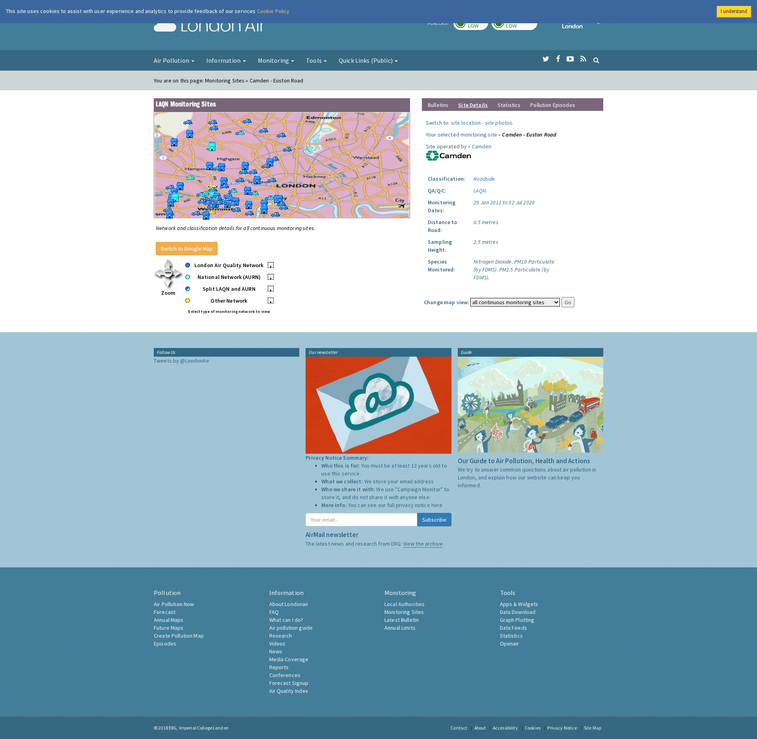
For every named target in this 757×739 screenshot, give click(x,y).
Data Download (518, 612)
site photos (499, 122)
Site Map (592, 728)
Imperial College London (582, 26)
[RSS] (583, 59)
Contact (459, 728)
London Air (209, 26)
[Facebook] (558, 59)
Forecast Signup (289, 683)
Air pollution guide (291, 627)
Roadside (484, 178)
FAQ (274, 612)
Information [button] (224, 60)
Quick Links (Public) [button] (366, 60)
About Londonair (289, 604)
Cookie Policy (273, 11)
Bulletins (438, 105)
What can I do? (286, 619)
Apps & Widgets (519, 604)
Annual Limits (400, 627)
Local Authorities (404, 604)
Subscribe (434, 519)
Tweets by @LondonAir (181, 360)
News (276, 651)
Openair (509, 643)
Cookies (533, 728)
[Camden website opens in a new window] (449, 155)
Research (280, 635)
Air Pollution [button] (172, 60)
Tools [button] (314, 60)
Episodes (165, 643)
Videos (277, 643)
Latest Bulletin (401, 619)
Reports (279, 667)
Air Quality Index (288, 690)
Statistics (509, 105)
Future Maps (169, 627)
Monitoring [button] (274, 60)
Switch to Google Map (187, 248)
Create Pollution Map (179, 635)
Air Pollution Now (174, 604)
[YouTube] (570, 59)
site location (466, 122)
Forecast (164, 612)
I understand (734, 11)
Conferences (285, 675)
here (437, 505)
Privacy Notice (562, 728)
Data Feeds (513, 627)
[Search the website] (596, 60)
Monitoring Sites (404, 612)
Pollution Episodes (552, 105)
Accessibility (505, 728)
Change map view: (446, 302)
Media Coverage (289, 659)
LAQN (480, 190)
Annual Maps (169, 619)
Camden (482, 146)
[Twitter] (545, 59)
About (480, 728)
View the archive (423, 543)
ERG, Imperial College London (199, 728)
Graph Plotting (517, 619)
